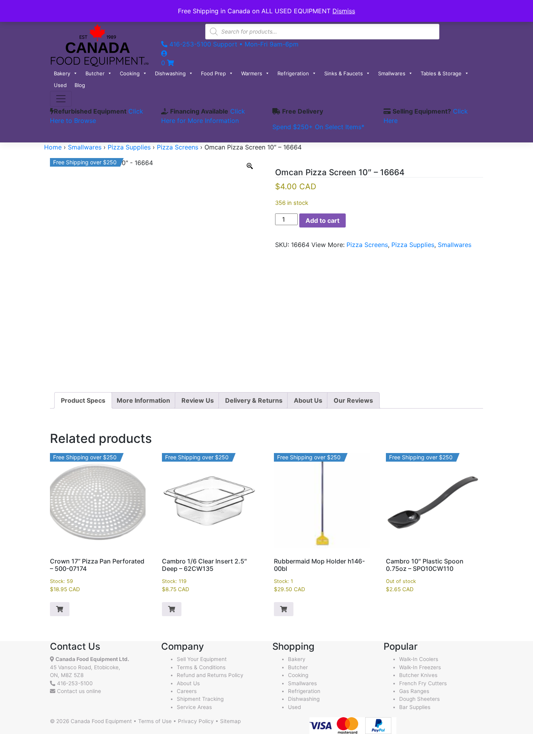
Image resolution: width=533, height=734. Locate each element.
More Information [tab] (143, 400)
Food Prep (213, 73)
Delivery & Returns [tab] (253, 400)
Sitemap (230, 721)
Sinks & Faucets (343, 73)
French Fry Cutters (423, 683)
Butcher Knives (418, 675)
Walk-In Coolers (418, 659)
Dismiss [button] (343, 11)
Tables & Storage (441, 73)
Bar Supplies (414, 707)
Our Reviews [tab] (353, 400)
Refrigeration (293, 73)
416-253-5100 (75, 683)
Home (53, 147)
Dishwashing (170, 73)
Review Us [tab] (197, 400)
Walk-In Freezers (420, 667)
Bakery (62, 73)
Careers (187, 691)
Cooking (130, 73)
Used (60, 85)
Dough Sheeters (419, 699)
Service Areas (194, 707)
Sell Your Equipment (202, 659)
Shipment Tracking (200, 699)
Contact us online (78, 691)
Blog (80, 85)
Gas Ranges (414, 691)
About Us (188, 683)
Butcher (95, 73)
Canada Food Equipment (101, 721)
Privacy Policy (196, 721)
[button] (59, 609)
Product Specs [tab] (83, 400)
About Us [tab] (308, 400)
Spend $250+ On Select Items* (318, 127)
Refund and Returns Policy (210, 675)
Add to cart (322, 220)
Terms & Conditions (201, 667)
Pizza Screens (177, 147)
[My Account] (164, 53)
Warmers (251, 73)
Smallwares (391, 73)
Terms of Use (155, 721)
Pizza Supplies (129, 147)
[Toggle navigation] (61, 99)
